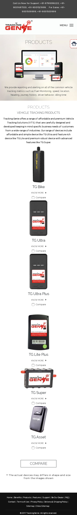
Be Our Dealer (57, 498)
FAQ (67, 498)
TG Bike (38, 187)
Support (46, 498)
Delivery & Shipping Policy (55, 502)
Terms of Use (23, 502)
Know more (37, 193)
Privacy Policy (37, 502)
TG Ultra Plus (38, 294)
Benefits (17, 498)
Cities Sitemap (42, 506)
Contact (11, 502)
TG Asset (38, 437)
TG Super (38, 393)
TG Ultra (38, 240)
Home (9, 498)
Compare (41, 197)
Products (27, 498)
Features (37, 498)
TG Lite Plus (38, 354)
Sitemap (30, 506)
